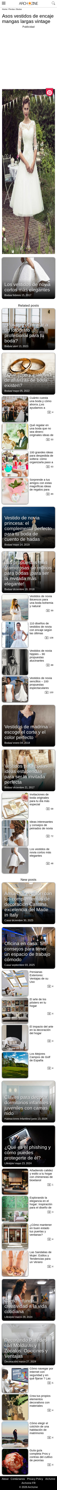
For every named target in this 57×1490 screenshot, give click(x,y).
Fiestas (12, 9)
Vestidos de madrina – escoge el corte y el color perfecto (28, 732)
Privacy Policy (35, 1479)
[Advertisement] (28, 57)
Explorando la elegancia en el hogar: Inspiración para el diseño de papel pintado (41, 1204)
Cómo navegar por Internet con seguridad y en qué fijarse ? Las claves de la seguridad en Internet (41, 1378)
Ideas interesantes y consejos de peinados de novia (41, 825)
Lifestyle (9, 1163)
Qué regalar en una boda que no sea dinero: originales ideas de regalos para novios (41, 433)
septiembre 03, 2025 (23, 965)
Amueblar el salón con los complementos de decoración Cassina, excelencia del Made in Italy (28, 904)
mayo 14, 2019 (21, 544)
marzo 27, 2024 (27, 1361)
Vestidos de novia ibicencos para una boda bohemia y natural (41, 601)
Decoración (10, 1361)
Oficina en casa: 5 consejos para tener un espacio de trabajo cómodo (27, 951)
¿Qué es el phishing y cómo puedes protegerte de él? (27, 1152)
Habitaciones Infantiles (17, 1118)
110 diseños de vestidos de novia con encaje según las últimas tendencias (41, 630)
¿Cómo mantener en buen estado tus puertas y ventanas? (41, 1229)
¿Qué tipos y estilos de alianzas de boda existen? (26, 380)
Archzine (50, 1479)
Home (4, 9)
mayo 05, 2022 (21, 391)
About (5, 1479)
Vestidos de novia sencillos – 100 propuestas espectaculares (41, 683)
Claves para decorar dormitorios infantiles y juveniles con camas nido (28, 1105)
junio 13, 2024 (39, 1118)
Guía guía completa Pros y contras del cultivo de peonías (41, 1455)
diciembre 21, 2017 (24, 787)
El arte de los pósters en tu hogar (38, 1002)
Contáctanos (18, 1479)
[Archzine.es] (28, 4)
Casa (7, 920)
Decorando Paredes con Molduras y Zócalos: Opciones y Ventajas (26, 1348)
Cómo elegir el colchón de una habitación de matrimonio (39, 1428)
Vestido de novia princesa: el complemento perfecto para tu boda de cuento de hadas (28, 528)
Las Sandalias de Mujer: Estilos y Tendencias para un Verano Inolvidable (40, 1259)
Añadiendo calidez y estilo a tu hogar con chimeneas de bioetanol (41, 1175)
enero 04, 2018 (21, 743)
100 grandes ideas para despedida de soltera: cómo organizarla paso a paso (41, 459)
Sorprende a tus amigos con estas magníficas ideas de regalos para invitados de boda (41, 486)
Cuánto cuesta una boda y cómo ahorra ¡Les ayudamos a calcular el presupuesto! (40, 406)
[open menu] (3, 2)
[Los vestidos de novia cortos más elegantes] (28, 277)
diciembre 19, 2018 (24, 589)
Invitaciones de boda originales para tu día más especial (39, 799)
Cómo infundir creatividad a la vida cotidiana (25, 1306)
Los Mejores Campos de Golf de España (40, 1057)
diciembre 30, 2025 (22, 920)
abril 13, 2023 (20, 346)
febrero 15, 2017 (22, 295)
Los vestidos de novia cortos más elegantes (27, 287)
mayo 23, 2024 (23, 1163)
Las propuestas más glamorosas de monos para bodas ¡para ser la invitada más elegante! (28, 573)
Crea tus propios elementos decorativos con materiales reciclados (40, 1402)
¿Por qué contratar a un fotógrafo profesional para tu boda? (26, 332)
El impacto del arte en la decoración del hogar (41, 1030)
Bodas (19, 9)
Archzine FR (29, 1483)
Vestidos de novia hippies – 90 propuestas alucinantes (41, 655)
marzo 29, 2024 (23, 1317)
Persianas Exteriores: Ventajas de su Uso (39, 976)
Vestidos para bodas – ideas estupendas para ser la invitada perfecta (28, 774)
